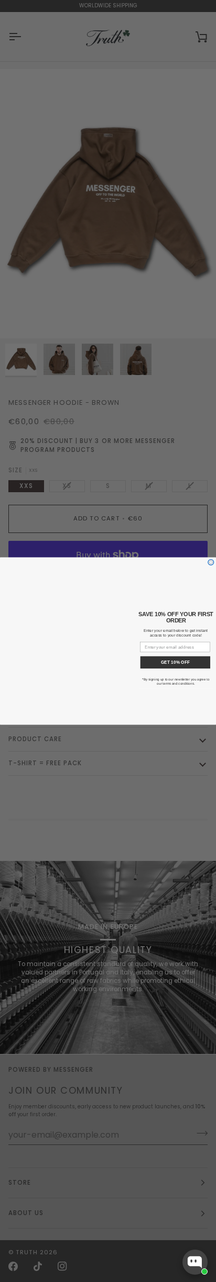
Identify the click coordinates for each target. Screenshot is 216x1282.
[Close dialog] (211, 562)
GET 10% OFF (175, 662)
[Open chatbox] (195, 1262)
